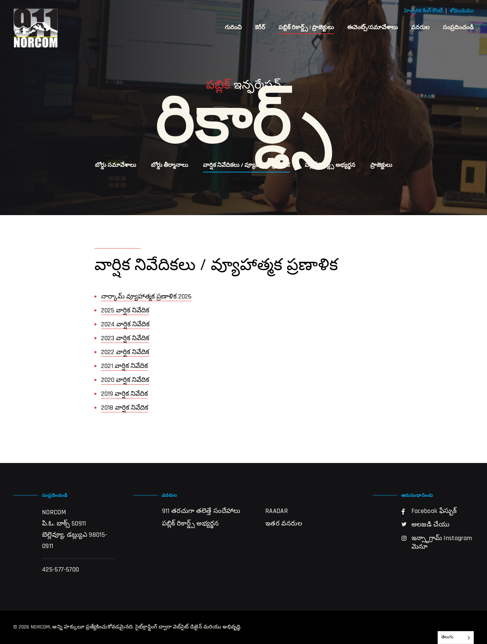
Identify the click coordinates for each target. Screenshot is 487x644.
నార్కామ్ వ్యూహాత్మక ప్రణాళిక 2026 (146, 297)
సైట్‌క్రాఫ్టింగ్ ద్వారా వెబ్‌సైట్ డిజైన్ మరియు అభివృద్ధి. (188, 627)
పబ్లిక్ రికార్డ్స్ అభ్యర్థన (330, 165)
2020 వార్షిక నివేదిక (125, 380)
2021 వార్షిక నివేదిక (124, 366)
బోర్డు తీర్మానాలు (169, 165)
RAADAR (276, 511)
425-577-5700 (60, 570)
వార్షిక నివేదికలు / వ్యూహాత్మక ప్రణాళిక (246, 165)
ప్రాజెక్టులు (381, 165)
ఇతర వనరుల (283, 524)
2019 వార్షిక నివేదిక (124, 394)
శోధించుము (462, 11)
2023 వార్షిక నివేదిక (125, 338)
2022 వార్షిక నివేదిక (125, 352)
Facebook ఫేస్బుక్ (434, 511)
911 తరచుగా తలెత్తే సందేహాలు (201, 511)
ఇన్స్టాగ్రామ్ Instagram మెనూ (441, 542)
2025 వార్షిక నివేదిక (125, 310)
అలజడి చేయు (430, 525)
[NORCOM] (35, 28)
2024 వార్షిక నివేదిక (125, 324)
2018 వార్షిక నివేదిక (124, 408)
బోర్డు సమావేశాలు (115, 165)
